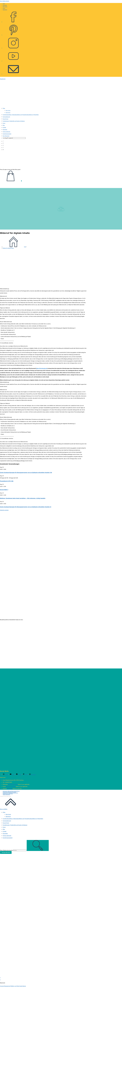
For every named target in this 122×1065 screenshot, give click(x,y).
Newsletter (5, 5)
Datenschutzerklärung (71, 537)
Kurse (4, 8)
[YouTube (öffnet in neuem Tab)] (13, 60)
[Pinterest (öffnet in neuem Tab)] (13, 34)
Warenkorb (5, 9)
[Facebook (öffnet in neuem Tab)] (13, 21)
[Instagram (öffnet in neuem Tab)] (13, 47)
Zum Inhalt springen (4, 1)
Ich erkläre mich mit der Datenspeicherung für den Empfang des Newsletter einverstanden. (24, 529)
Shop (4, 3)
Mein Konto (5, 6)
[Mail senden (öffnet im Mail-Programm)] (13, 73)
